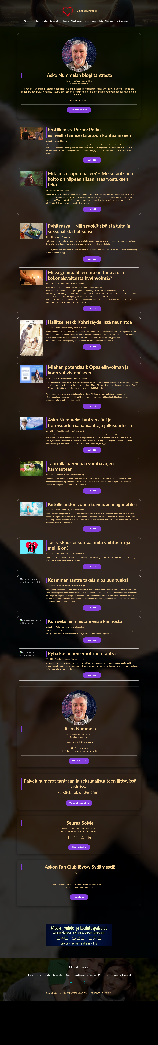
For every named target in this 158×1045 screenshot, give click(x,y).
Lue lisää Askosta (79, 110)
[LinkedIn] (89, 837)
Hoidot (35, 21)
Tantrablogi (110, 21)
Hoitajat (44, 21)
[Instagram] (75, 837)
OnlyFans (79, 897)
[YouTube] (82, 837)
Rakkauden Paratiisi (86, 11)
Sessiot (66, 21)
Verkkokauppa (90, 21)
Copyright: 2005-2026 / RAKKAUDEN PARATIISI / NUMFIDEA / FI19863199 (79, 993)
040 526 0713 (79, 761)
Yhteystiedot (122, 21)
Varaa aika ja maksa (79, 803)
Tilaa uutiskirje (79, 847)
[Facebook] (68, 837)
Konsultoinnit (55, 21)
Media (100, 21)
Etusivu (27, 21)
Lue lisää (92, 160)
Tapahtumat (76, 21)
